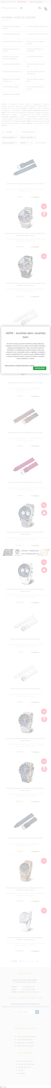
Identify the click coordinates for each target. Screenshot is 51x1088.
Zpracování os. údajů (13, 365)
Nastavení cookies (27, 365)
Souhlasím (39, 368)
